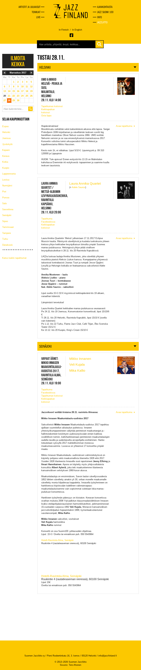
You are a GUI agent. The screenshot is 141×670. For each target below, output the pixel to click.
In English (77, 29)
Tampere (6, 233)
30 (18, 100)
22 (13, 96)
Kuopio (5, 168)
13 (4, 91)
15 (13, 91)
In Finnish (64, 29)
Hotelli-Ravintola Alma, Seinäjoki (57, 540)
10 (22, 86)
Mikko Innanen (80, 358)
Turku (5, 239)
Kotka (5, 162)
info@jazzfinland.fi (107, 655)
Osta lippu (46, 115)
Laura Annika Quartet (85, 183)
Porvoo (5, 197)
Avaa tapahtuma (124, 126)
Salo (4, 203)
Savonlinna (7, 209)
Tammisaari (8, 227)
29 (13, 100)
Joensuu (6, 138)
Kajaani (6, 150)
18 (27, 91)
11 (27, 86)
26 (31, 96)
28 (9, 100)
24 (22, 96)
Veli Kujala (77, 364)
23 (18, 96)
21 (9, 96)
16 (18, 91)
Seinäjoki (6, 215)
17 (22, 91)
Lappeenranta (9, 173)
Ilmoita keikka (18, 61)
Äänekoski (7, 245)
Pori (4, 191)
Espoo (5, 126)
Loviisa (5, 179)
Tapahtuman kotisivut (52, 106)
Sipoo (5, 221)
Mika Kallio (77, 370)
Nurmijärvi (7, 185)
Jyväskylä (7, 144)
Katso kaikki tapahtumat (14, 258)
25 (27, 96)
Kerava (5, 156)
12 (31, 86)
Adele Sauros (78, 187)
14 (9, 91)
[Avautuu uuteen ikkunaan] (72, 35)
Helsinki (6, 132)
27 (4, 100)
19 (31, 91)
